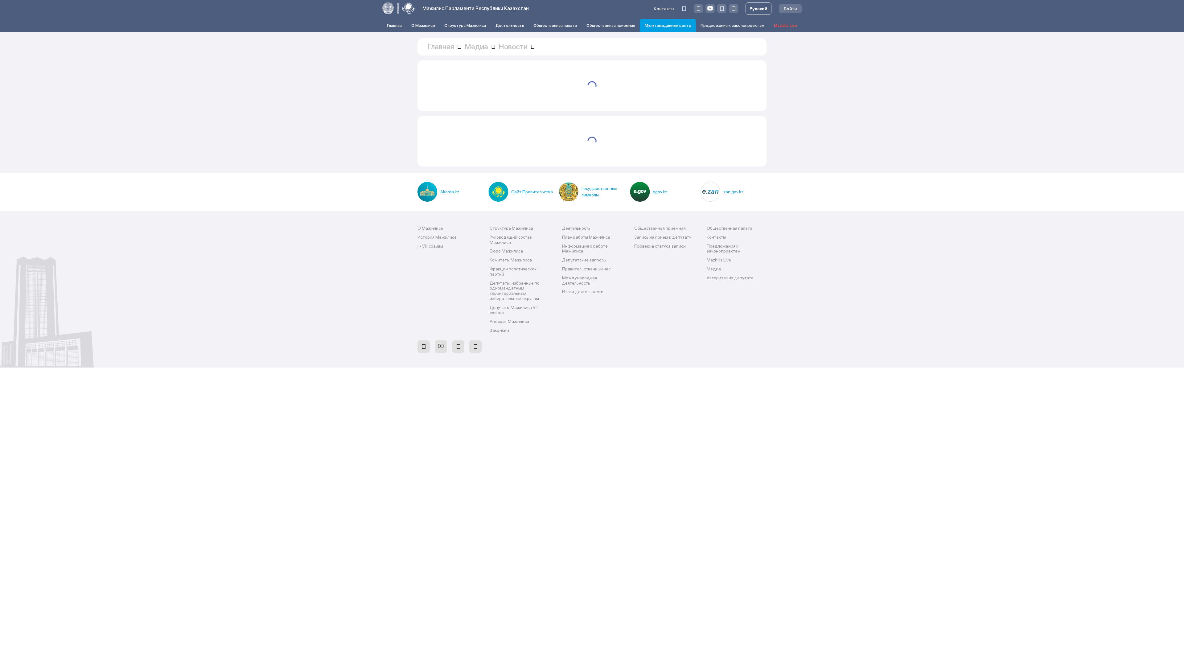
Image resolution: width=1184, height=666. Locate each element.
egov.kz (660, 191)
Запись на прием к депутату (662, 237)
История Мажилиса (437, 237)
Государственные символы (599, 191)
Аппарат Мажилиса (509, 321)
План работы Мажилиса (586, 237)
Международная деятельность (579, 280)
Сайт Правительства (532, 191)
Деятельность (509, 25)
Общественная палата (555, 25)
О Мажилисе (423, 25)
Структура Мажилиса (465, 25)
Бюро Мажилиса (506, 251)
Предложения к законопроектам (732, 25)
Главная (394, 25)
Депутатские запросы (584, 259)
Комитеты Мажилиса (511, 259)
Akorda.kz (449, 191)
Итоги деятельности (582, 291)
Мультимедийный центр (668, 25)
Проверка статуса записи (660, 246)
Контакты (664, 8)
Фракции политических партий (513, 271)
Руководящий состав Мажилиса (511, 240)
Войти (790, 8)
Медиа (714, 268)
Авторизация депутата (730, 277)
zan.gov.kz (733, 191)
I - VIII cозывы (430, 246)
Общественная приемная (610, 25)
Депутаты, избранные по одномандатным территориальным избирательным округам (515, 291)
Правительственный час (586, 268)
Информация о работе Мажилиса (585, 249)
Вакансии (499, 330)
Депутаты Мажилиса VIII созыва (514, 310)
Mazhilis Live (785, 25)
